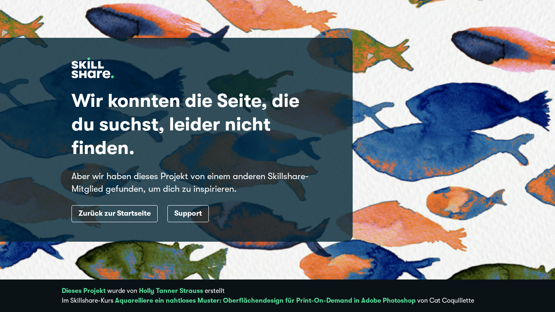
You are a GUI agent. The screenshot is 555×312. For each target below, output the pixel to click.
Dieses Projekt (84, 291)
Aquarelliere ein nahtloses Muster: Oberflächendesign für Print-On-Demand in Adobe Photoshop (265, 300)
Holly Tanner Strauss (171, 291)
